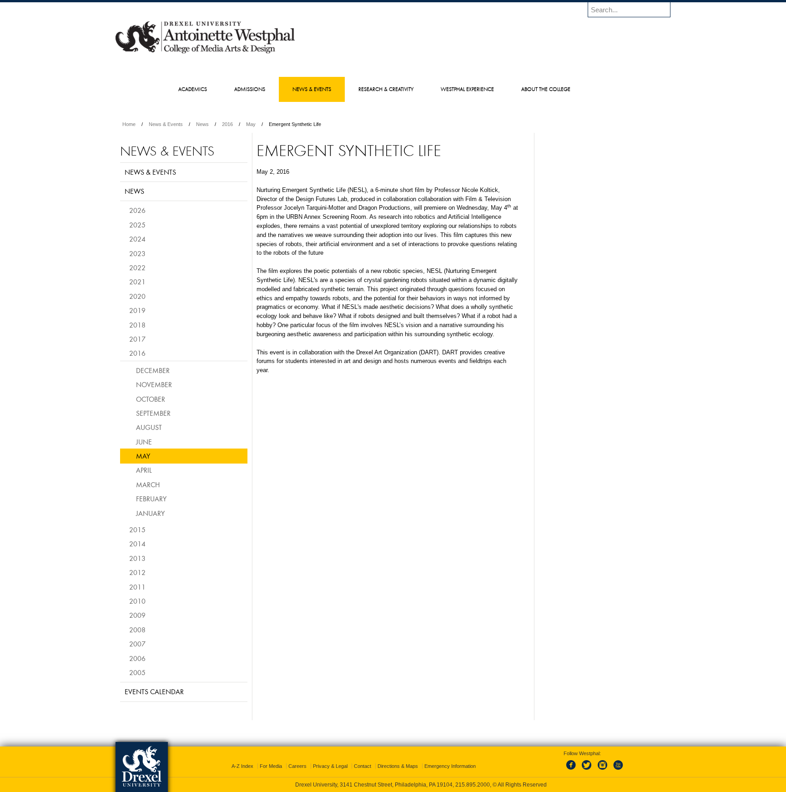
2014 (137, 543)
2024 (137, 238)
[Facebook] (572, 770)
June (144, 441)
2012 (137, 572)
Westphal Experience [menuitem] (467, 89)
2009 (137, 615)
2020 (137, 296)
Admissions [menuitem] (249, 89)
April (144, 469)
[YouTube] (618, 770)
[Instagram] (603, 770)
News (202, 124)
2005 (137, 672)
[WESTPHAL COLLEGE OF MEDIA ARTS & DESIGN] (205, 53)
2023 (137, 253)
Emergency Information (450, 766)
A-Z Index (242, 766)
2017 (137, 338)
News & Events (166, 124)
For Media (271, 766)
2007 (137, 643)
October (150, 399)
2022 (137, 267)
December (153, 370)
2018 (137, 324)
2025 (137, 224)
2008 (137, 629)
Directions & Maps (398, 766)
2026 (137, 210)
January (150, 513)
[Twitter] (588, 770)
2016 (227, 124)
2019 (137, 310)
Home (129, 124)
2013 (137, 558)
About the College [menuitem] (545, 89)
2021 (137, 281)
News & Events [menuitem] (311, 89)
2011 (137, 586)
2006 (137, 658)
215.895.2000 (472, 785)
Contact (362, 766)
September (153, 413)
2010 (137, 600)
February (151, 498)
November (154, 384)
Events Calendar (154, 691)
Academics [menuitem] (192, 89)
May (251, 124)
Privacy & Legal (330, 766)
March (148, 484)
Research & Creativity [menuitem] (385, 89)
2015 (137, 529)
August (149, 427)
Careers (297, 766)
